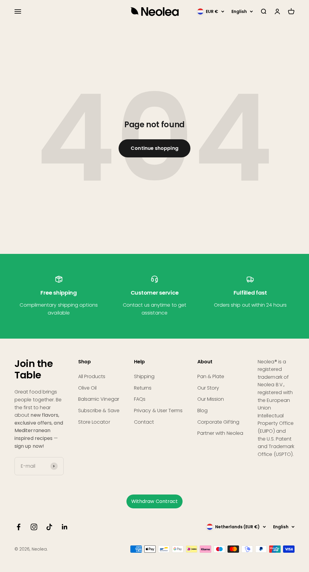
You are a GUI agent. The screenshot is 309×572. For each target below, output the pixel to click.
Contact (144, 422)
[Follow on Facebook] (18, 527)
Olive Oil (87, 387)
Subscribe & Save (98, 410)
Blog (202, 410)
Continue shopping (154, 148)
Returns (143, 387)
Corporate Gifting (218, 422)
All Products (92, 376)
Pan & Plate (211, 376)
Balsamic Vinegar (98, 399)
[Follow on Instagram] (34, 527)
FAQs (139, 399)
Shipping (144, 376)
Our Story (208, 387)
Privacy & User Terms (158, 410)
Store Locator (94, 422)
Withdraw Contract (154, 501)
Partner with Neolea (220, 433)
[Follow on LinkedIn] (65, 527)
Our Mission (210, 399)
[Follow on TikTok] (49, 527)
